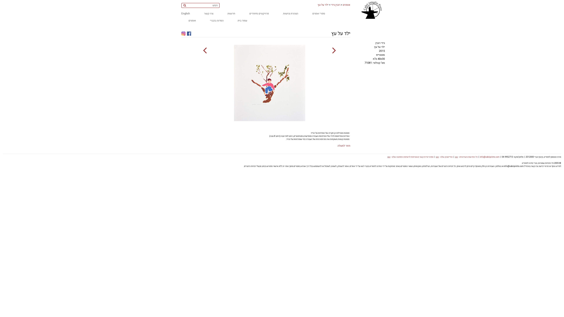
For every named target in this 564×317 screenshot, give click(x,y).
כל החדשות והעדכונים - (466, 156)
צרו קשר (208, 14)
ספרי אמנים (318, 14)
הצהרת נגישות (290, 14)
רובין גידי (335, 5)
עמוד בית (242, 21)
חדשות (231, 14)
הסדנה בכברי (217, 21)
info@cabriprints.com (490, 156)
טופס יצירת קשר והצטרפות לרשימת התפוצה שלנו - (410, 156)
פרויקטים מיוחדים (259, 14)
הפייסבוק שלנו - (444, 156)
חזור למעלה (344, 146)
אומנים (346, 5)
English (185, 14)
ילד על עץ (323, 5)
